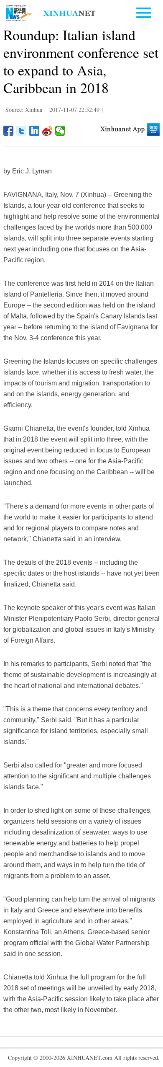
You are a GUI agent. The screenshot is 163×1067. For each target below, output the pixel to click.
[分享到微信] (60, 131)
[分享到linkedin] (34, 131)
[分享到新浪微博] (47, 131)
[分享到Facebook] (8, 131)
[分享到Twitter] (21, 131)
